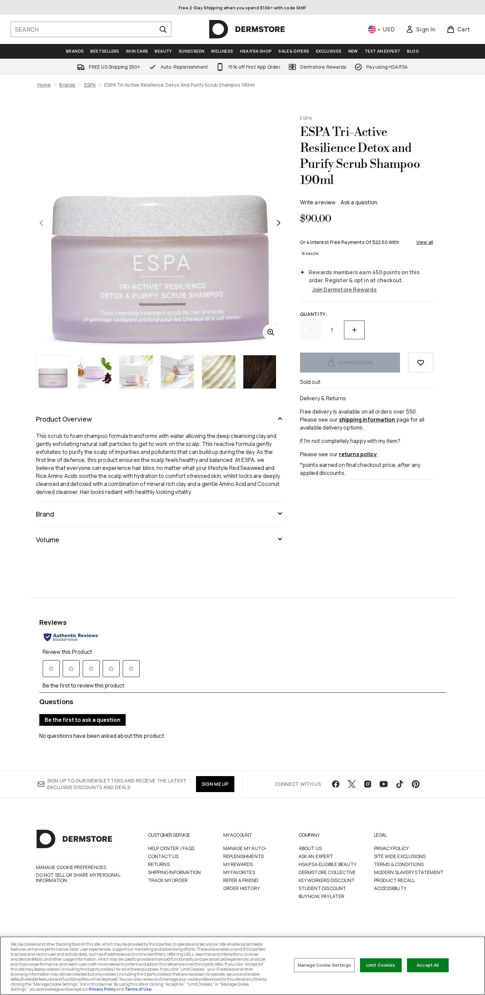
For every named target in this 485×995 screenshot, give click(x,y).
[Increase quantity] (354, 330)
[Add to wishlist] (420, 363)
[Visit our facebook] (336, 784)
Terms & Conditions (399, 864)
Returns (159, 864)
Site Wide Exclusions (400, 856)
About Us (310, 848)
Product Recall (394, 880)
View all (424, 242)
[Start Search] (163, 29)
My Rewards (238, 864)
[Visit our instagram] (368, 784)
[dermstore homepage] (247, 29)
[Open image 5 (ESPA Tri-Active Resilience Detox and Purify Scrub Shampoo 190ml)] (218, 372)
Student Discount (322, 888)
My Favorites (239, 872)
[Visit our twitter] (352, 784)
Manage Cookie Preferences (71, 867)
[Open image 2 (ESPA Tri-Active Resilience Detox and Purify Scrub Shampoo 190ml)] (94, 372)
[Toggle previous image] (41, 223)
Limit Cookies (380, 965)
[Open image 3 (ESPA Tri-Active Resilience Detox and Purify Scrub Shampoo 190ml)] (136, 372)
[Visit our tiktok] (400, 784)
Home (44, 85)
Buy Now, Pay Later (322, 896)
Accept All (428, 965)
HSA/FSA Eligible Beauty (328, 864)
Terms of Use (138, 989)
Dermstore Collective (327, 872)
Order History (241, 888)
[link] (421, 29)
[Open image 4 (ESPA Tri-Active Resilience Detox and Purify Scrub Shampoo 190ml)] (177, 372)
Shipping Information (174, 872)
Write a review (318, 202)
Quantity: (314, 314)
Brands (67, 85)
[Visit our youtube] (384, 784)
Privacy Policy (391, 848)
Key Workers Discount (327, 880)
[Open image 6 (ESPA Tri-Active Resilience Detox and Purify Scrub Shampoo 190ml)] (260, 372)
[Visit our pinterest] (416, 784)
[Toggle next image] (278, 223)
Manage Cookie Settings (324, 965)
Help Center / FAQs (171, 848)
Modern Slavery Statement (409, 872)
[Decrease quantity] (310, 330)
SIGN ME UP (215, 784)
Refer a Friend (241, 880)
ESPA (90, 85)
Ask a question (359, 202)
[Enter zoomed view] (271, 332)
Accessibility (390, 888)
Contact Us (163, 856)
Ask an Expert (316, 856)
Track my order (168, 880)
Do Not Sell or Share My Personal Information (78, 877)
